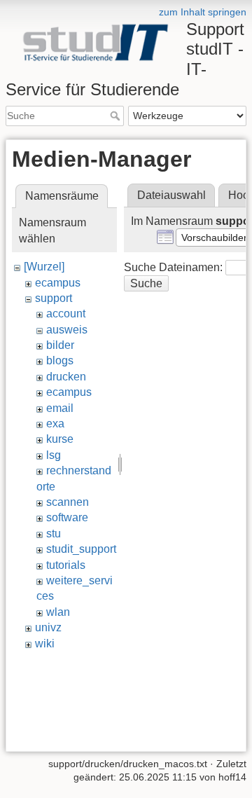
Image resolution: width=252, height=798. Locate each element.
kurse (60, 439)
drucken (66, 377)
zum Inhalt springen (202, 12)
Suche (116, 116)
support (53, 298)
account (65, 313)
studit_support (81, 549)
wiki (45, 643)
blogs (60, 360)
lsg (53, 455)
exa (55, 423)
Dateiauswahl (171, 195)
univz (48, 627)
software (67, 517)
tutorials (65, 565)
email (60, 408)
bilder (60, 345)
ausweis (67, 330)
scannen (67, 502)
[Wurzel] (44, 267)
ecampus (57, 283)
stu (53, 533)
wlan (58, 612)
